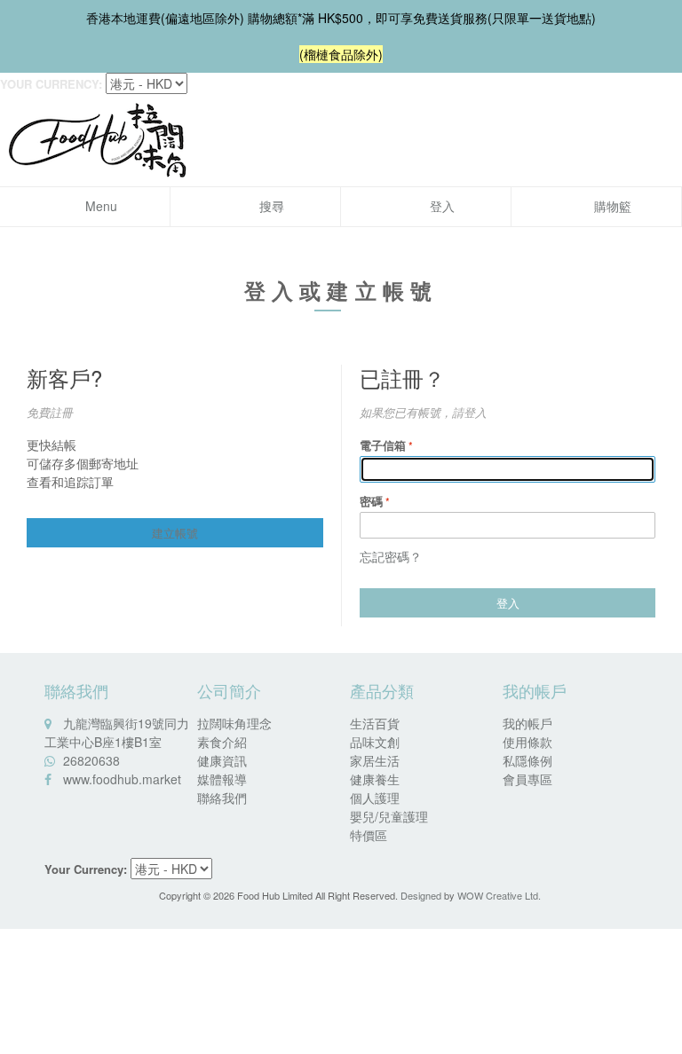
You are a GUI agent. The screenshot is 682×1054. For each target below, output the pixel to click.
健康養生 (375, 779)
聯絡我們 (222, 797)
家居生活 (375, 760)
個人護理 (375, 797)
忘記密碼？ (391, 556)
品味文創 (375, 742)
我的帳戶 (527, 723)
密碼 (371, 500)
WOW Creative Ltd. (499, 895)
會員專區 (527, 779)
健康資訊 (222, 760)
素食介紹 (222, 742)
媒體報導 (222, 779)
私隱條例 (527, 760)
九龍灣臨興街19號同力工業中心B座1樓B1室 (116, 732)
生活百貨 (375, 723)
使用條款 (527, 742)
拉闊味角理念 (234, 723)
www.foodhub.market (122, 779)
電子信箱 (383, 445)
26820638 (91, 760)
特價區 (368, 835)
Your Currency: (51, 83)
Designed (420, 895)
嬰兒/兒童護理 (389, 816)
